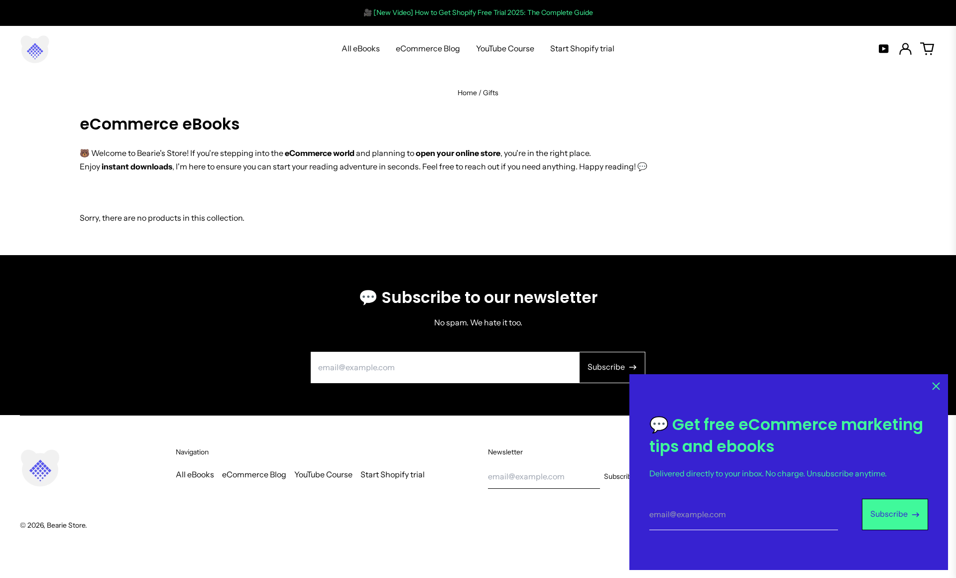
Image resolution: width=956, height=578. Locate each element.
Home (467, 92)
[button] (927, 49)
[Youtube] (884, 49)
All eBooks (361, 48)
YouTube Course (505, 48)
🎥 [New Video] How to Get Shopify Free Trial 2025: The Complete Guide (478, 12)
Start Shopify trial (582, 48)
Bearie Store (66, 525)
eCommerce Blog (428, 48)
